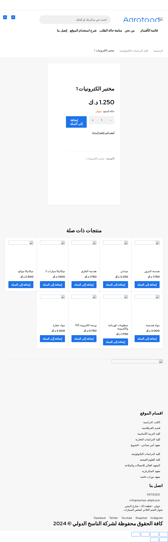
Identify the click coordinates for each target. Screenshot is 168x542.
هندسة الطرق (88, 271)
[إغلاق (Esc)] (163, 534)
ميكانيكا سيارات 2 (55, 271)
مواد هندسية (153, 325)
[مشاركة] (154, 534)
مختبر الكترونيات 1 (94, 158)
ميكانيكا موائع (25, 271)
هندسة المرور (152, 271)
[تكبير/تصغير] (136, 534)
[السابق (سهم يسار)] (163, 539)
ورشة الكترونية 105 (85, 325)
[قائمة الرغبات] (103, 133)
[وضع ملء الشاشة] (145, 534)
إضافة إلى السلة (76, 122)
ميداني (124, 271)
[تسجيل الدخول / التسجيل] (24, 19)
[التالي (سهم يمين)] (154, 539)
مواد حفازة (59, 325)
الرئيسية (158, 50)
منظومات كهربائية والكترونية (118, 326)
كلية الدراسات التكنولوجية (133, 50)
